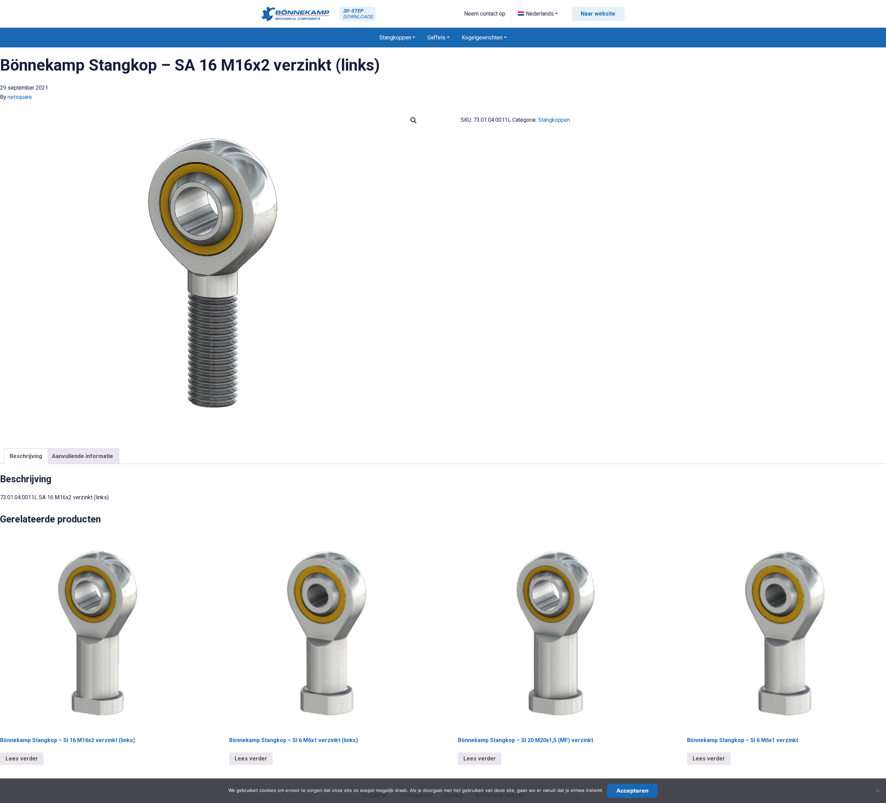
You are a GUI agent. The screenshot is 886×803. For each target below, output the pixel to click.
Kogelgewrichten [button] (482, 37)
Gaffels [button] (436, 37)
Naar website (598, 13)
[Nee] (877, 790)
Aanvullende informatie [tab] (82, 456)
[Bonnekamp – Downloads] (295, 14)
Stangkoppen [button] (395, 37)
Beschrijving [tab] (26, 456)
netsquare (20, 97)
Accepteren (632, 790)
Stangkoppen (554, 120)
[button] (538, 13)
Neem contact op (484, 13)
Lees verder (22, 758)
